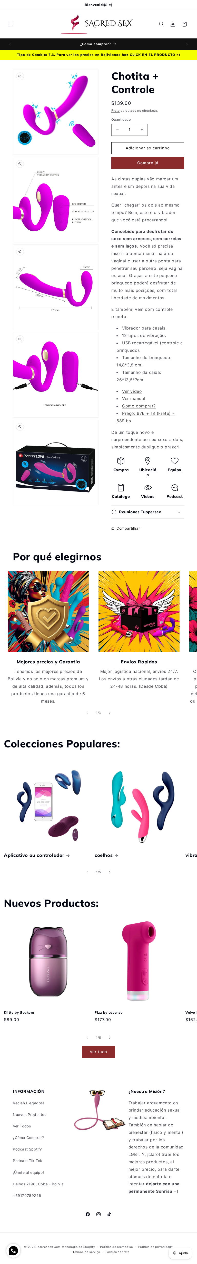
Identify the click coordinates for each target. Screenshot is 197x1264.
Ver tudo (98, 1051)
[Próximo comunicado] (187, 44)
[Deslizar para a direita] (109, 712)
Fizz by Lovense (109, 1012)
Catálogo (121, 496)
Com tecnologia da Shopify (74, 1247)
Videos (148, 496)
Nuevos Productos (29, 1114)
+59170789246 (27, 1195)
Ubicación (147, 472)
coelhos (104, 855)
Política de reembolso (116, 1247)
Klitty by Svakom (19, 1012)
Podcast (174, 496)
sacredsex (45, 1247)
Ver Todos (22, 1126)
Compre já (148, 162)
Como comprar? (139, 405)
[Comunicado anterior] (10, 44)
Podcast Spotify (27, 1149)
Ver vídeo (132, 391)
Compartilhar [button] (128, 528)
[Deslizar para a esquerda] (87, 712)
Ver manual (133, 398)
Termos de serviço (86, 1252)
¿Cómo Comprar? (28, 1137)
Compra (121, 469)
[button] (10, 24)
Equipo (174, 469)
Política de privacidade (155, 1247)
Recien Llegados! (28, 1103)
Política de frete (117, 1252)
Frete (115, 110)
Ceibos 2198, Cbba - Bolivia (38, 1184)
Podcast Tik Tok (27, 1160)
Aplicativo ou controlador (34, 855)
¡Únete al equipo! (28, 1172)
